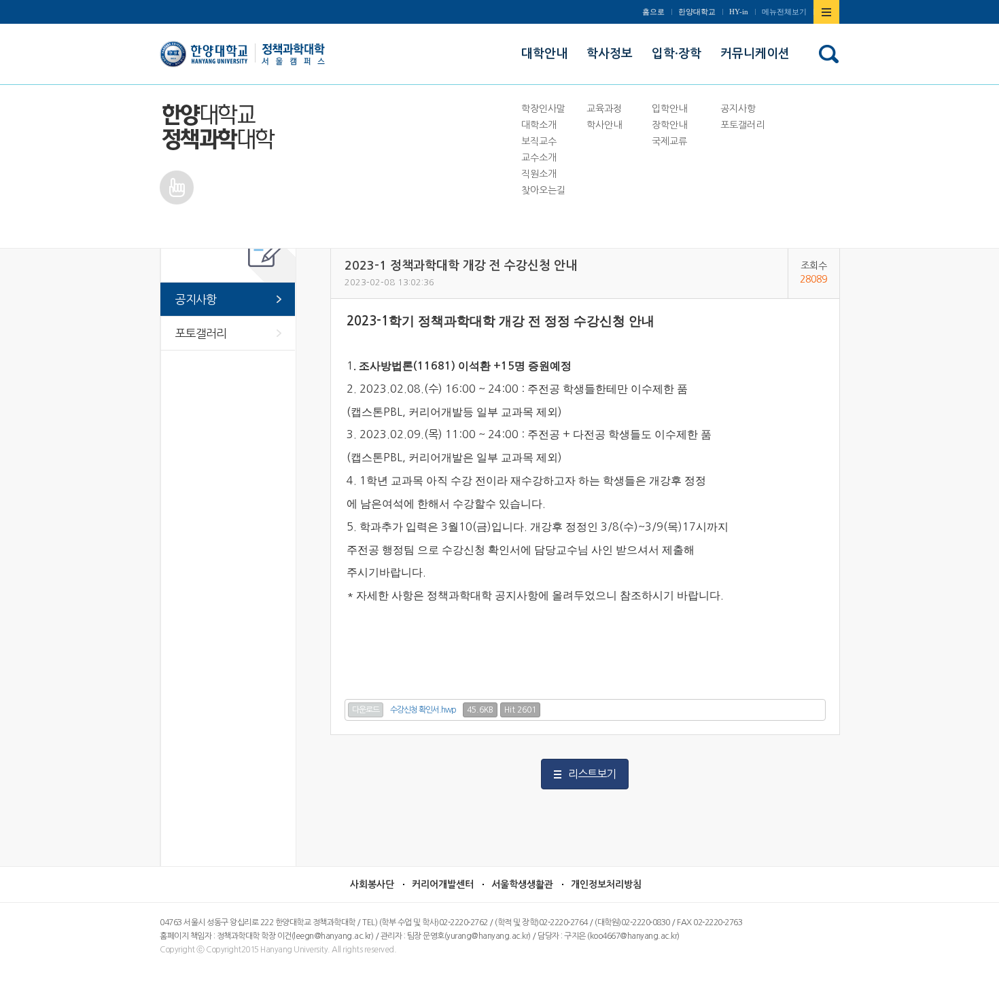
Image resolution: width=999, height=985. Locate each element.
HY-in (738, 11)
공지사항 (195, 299)
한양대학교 (697, 11)
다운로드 (365, 710)
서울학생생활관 (522, 884)
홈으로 (653, 11)
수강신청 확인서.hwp (423, 710)
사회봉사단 (372, 884)
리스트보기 (592, 773)
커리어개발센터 (443, 884)
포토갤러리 (200, 333)
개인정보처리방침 (606, 884)
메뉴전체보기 (784, 11)
